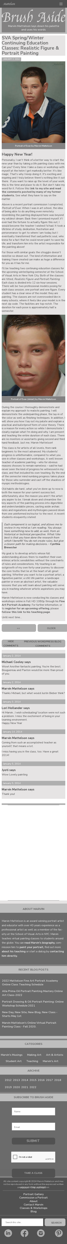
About (34, 1201)
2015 (33, 1080)
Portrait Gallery (33, 1194)
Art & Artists (54, 1055)
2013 (16, 1080)
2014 (24, 1080)
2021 (24, 1087)
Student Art (14, 1061)
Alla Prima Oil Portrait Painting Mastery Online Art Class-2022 (32, 993)
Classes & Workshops (33, 1208)
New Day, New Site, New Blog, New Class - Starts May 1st (29, 1014)
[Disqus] (33, 852)
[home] (9, 3)
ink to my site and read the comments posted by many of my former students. (31, 192)
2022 (33, 1087)
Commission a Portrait (33, 1198)
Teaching (32, 1061)
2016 (41, 1080)
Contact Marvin (33, 1205)
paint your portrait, (31, 947)
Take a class (33, 1173)
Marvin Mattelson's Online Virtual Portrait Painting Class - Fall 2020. (29, 1024)
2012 (8, 1080)
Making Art (34, 1055)
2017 (49, 1080)
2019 (8, 1087)
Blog (34, 1211)
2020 (16, 1087)
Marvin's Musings (12, 1055)
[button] (61, 4)
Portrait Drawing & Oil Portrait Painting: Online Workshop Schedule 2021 (33, 1003)
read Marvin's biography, (40, 943)
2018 (57, 1080)
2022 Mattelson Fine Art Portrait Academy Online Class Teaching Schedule (30, 982)
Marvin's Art (50, 1061)
